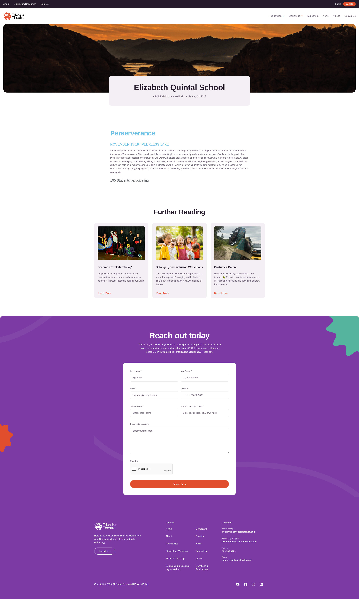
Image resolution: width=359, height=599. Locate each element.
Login (338, 4)
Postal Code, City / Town (192, 406)
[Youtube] (237, 584)
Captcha (134, 461)
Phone (184, 389)
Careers (45, 4)
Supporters (312, 16)
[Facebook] (245, 584)
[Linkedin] (261, 584)
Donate (349, 4)
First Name (135, 371)
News (326, 16)
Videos (336, 16)
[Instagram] (253, 584)
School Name (137, 406)
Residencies (275, 16)
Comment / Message (139, 424)
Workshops (294, 16)
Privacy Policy (141, 584)
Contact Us (350, 16)
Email (133, 389)
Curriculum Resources (25, 4)
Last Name (186, 371)
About (6, 4)
